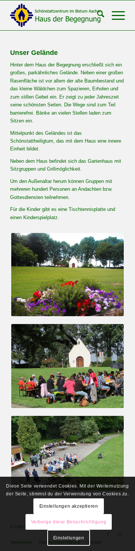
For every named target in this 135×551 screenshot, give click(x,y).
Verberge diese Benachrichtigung (68, 521)
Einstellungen (68, 538)
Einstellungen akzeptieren (68, 506)
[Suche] (97, 15)
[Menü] (114, 15)
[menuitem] (97, 15)
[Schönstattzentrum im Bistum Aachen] (56, 15)
